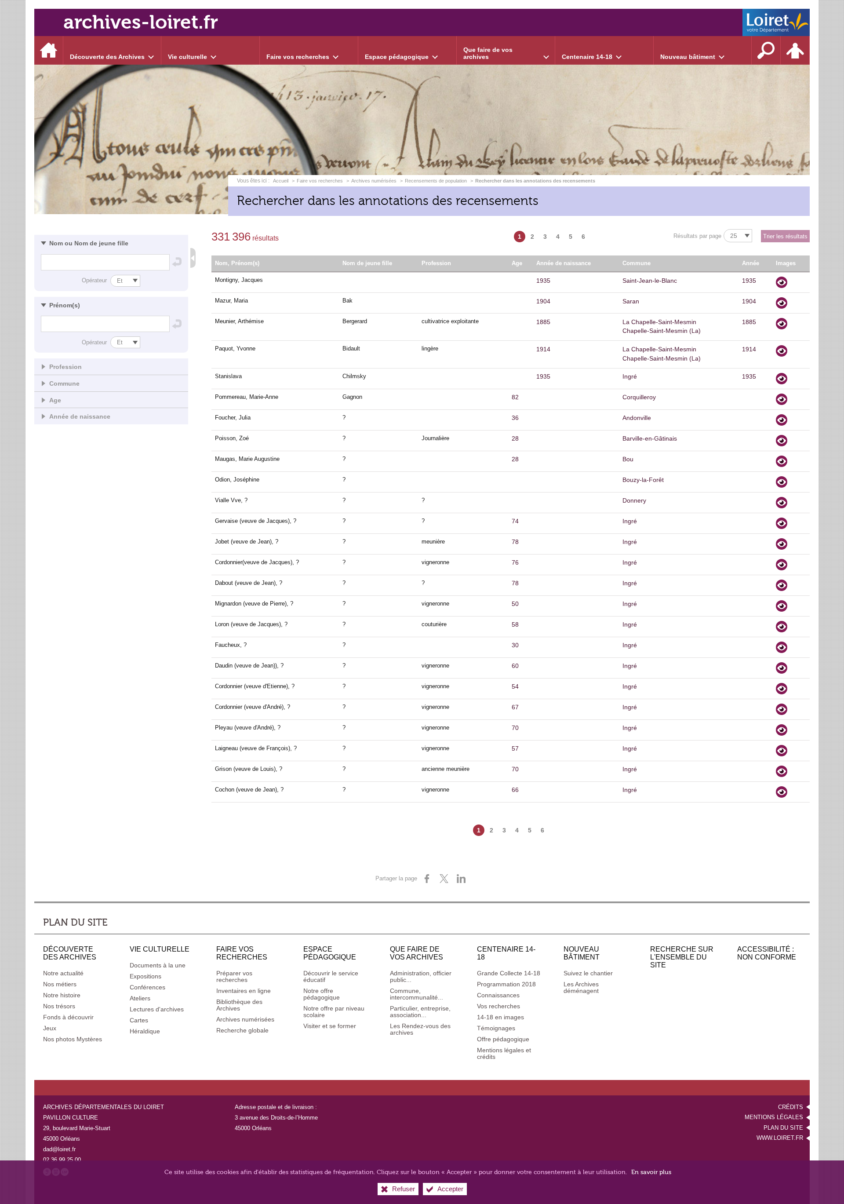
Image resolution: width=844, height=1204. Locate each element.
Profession (65, 366)
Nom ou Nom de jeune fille (88, 243)
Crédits (790, 1107)
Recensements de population (436, 180)
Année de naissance (79, 416)
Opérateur (94, 280)
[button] (111, 243)
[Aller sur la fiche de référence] (781, 282)
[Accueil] (48, 50)
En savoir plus (651, 1172)
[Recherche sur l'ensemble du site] (766, 50)
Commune (64, 383)
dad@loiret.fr (59, 1149)
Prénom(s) (64, 305)
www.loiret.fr (780, 1138)
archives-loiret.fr (140, 22)
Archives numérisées (374, 180)
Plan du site (783, 1127)
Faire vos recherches (320, 180)
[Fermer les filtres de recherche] (193, 258)
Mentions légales (774, 1117)
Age (55, 400)
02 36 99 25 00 (62, 1160)
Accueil (281, 180)
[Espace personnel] (795, 50)
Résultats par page (697, 236)
